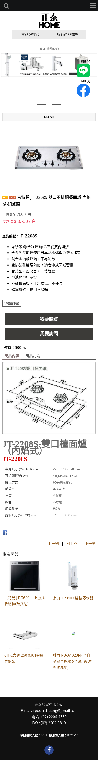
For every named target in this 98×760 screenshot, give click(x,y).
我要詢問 (49, 334)
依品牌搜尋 (30, 34)
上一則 (53, 543)
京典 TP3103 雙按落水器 (73, 598)
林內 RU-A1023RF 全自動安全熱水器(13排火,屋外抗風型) (72, 661)
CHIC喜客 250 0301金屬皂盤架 (24, 658)
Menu (49, 117)
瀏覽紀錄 (53, 49)
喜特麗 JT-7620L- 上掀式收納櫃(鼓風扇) (24, 600)
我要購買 (49, 319)
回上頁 (71, 543)
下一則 (90, 543)
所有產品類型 (68, 34)
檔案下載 (13, 303)
